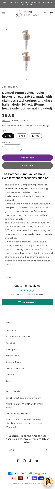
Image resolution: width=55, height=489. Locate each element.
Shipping (6, 120)
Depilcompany (23, 483)
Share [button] (8, 277)
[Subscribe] (46, 450)
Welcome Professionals (18, 336)
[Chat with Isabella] (48, 482)
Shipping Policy (13, 362)
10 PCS (35, 136)
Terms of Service (15, 368)
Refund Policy (13, 355)
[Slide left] (21, 80)
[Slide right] (34, 80)
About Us (10, 343)
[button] (3, 14)
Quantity (6, 142)
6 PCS (22, 136)
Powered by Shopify (35, 483)
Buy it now (28, 165)
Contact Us (12, 330)
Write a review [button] (27, 302)
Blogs (8, 381)
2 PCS (8, 136)
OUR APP (10, 374)
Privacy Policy (13, 349)
